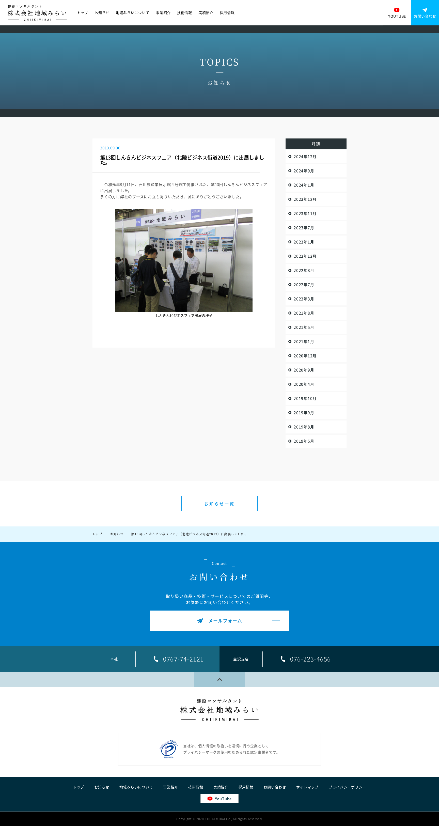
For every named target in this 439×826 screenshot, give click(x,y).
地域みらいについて (132, 12)
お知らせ (102, 12)
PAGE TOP (219, 679)
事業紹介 (163, 12)
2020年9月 (304, 370)
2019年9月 (304, 412)
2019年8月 (304, 427)
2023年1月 (304, 242)
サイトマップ (307, 787)
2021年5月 (304, 327)
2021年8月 (304, 313)
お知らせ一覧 (219, 504)
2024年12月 (305, 156)
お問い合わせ (275, 787)
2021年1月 (304, 341)
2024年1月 (304, 185)
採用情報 (227, 12)
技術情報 (184, 12)
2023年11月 (305, 213)
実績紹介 (205, 12)
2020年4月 (304, 384)
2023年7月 (304, 227)
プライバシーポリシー (347, 787)
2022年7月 (304, 284)
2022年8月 (304, 270)
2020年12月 (305, 356)
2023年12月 (305, 199)
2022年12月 (305, 256)
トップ (82, 12)
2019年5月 (304, 441)
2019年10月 (305, 398)
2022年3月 (304, 299)
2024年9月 (304, 171)
